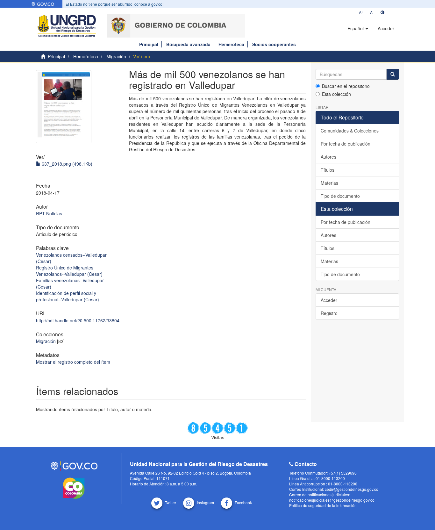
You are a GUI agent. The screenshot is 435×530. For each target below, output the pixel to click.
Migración (116, 56)
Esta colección (336, 94)
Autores (328, 157)
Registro (329, 313)
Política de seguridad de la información (323, 505)
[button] (358, 28)
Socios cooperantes (274, 44)
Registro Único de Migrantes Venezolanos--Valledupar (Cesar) (69, 270)
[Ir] (392, 74)
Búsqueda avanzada (188, 44)
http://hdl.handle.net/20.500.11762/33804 (77, 320)
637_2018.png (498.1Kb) (66, 164)
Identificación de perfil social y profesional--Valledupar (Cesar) (67, 296)
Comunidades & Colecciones (350, 130)
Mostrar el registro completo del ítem (73, 362)
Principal (148, 44)
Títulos (327, 170)
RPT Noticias (49, 213)
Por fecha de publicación (345, 143)
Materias (329, 183)
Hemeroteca (231, 44)
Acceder (329, 300)
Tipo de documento (340, 196)
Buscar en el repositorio (346, 86)
